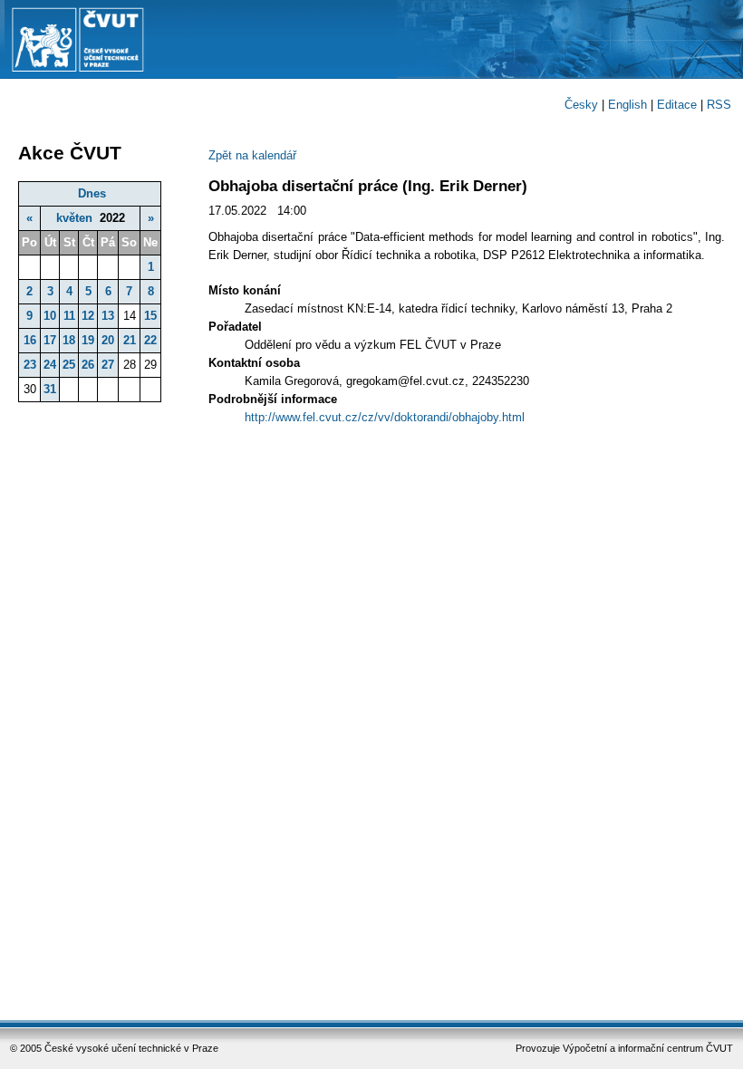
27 (107, 364)
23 (30, 364)
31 (49, 389)
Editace (677, 104)
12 (88, 316)
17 (49, 340)
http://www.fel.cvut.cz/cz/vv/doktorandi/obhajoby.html (385, 417)
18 (69, 340)
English (627, 104)
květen (74, 218)
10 (49, 316)
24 (49, 364)
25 (69, 364)
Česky (581, 104)
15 (150, 316)
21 (129, 340)
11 (69, 316)
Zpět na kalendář (252, 155)
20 (107, 340)
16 (30, 340)
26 (88, 364)
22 (150, 340)
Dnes (92, 193)
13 (107, 316)
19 (88, 340)
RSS (719, 104)
